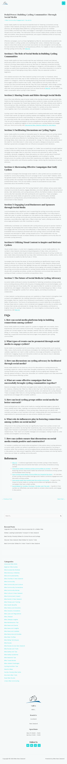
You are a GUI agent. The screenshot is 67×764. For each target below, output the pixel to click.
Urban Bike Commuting (11, 681)
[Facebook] (27, 745)
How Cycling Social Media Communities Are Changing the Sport (32, 474)
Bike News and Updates (11, 631)
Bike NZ (27, 49)
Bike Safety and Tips (10, 651)
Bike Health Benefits (10, 605)
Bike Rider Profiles (10, 637)
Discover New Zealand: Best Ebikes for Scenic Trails (20, 540)
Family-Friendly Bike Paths (12, 672)
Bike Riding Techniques (11, 640)
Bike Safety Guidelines (11, 654)
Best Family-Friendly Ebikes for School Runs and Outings (22, 536)
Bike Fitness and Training (12, 602)
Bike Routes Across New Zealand (14, 646)
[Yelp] (39, 745)
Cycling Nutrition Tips (11, 666)
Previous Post (7, 499)
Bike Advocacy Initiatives (12, 573)
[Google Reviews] (35, 745)
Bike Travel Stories (10, 660)
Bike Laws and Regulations (12, 613)
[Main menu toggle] (63, 3)
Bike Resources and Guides (12, 634)
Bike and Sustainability (11, 575)
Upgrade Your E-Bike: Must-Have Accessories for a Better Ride (23, 529)
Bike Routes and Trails (11, 649)
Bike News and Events (11, 625)
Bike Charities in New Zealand (13, 578)
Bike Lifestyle (8, 616)
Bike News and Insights (11, 628)
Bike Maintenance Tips (11, 622)
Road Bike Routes (9, 678)
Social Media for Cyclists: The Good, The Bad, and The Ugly (30, 486)
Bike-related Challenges (11, 663)
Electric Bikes (8, 669)
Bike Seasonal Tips (10, 657)
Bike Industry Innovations (12, 611)
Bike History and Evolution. (12, 608)
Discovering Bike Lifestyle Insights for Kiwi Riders (40, 125)
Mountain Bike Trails (10, 675)
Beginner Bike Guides (11, 567)
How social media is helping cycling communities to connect (31, 468)
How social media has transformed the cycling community (30, 480)
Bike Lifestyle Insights (11, 619)
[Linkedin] (31, 745)
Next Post (61, 499)
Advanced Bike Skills (10, 564)
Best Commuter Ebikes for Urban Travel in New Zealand (22, 543)
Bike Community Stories (11, 590)
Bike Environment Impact (12, 596)
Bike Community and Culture (13, 584)
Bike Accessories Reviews (12, 570)
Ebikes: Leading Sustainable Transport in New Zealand (21, 533)
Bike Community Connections (13, 587)
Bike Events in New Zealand (13, 599)
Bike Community (9, 581)
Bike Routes (8, 643)
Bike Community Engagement (14, 20)
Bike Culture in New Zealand (13, 593)
